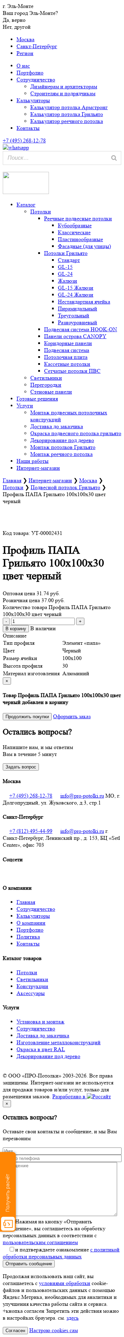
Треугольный (73, 315)
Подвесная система (66, 350)
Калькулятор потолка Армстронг (69, 107)
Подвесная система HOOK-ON (80, 329)
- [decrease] (6, 621)
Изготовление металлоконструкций (59, 1042)
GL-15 (65, 267)
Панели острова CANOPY (75, 336)
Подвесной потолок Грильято (65, 487)
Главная (12, 480)
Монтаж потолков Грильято (62, 447)
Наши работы (33, 461)
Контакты (28, 128)
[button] (4, 168)
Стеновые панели (51, 391)
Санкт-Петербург (37, 46)
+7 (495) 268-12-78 (30, 795)
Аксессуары (31, 993)
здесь (72, 1317)
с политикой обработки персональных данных (61, 1253)
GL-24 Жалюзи (75, 294)
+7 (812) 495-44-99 (30, 831)
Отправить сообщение (29, 1263)
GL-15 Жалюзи (75, 287)
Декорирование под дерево (62, 440)
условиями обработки (64, 1283)
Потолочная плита (65, 357)
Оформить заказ (72, 716)
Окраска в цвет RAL (41, 1049)
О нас (23, 65)
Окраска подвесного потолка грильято (75, 433)
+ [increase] (80, 621)
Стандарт (69, 260)
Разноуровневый (77, 322)
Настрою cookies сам (53, 1330)
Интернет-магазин (38, 468)
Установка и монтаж (40, 1021)
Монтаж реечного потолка (61, 454)
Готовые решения (37, 398)
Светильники (46, 378)
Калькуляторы (33, 100)
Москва (25, 39)
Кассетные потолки (67, 364)
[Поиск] (114, 158)
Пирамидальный (77, 308)
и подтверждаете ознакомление (61, 1253)
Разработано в (69, 1096)
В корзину (16, 628)
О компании (31, 923)
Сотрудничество (36, 79)
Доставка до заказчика (56, 426)
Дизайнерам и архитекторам (63, 86)
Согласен (15, 1330)
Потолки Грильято (65, 253)
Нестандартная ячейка (84, 301)
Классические (74, 232)
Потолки (40, 211)
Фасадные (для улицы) (84, 246)
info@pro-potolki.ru (82, 795)
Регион (25, 53)
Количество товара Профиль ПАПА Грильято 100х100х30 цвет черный (57, 610)
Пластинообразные (80, 239)
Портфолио (30, 72)
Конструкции (32, 986)
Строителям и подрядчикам (62, 93)
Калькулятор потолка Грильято (66, 114)
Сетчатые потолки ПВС (72, 371)
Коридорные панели (68, 343)
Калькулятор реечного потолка (66, 121)
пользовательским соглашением (40, 1242)
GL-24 (65, 274)
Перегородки (45, 384)
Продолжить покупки (27, 716)
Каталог (26, 204)
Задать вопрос (21, 766)
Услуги (25, 405)
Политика (28, 936)
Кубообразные (75, 225)
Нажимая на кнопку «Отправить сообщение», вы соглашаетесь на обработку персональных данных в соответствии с (54, 1232)
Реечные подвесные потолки (78, 218)
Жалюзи (67, 281)
